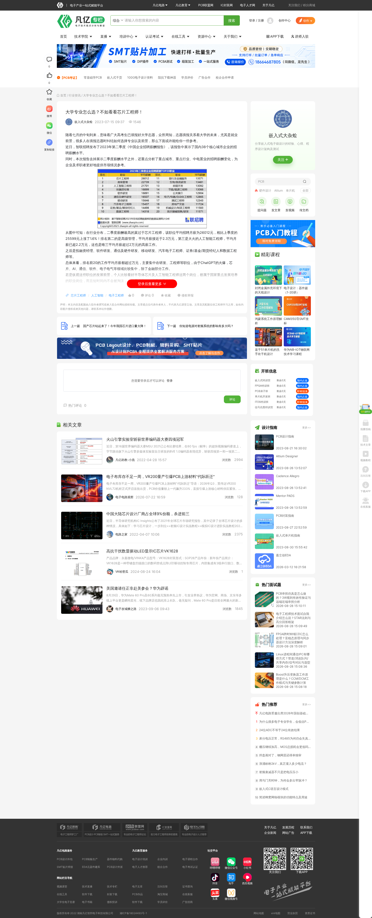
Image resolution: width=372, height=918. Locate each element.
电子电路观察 (124, 497)
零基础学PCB (93, 77)
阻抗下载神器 (167, 77)
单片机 (290, 190)
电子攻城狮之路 (125, 609)
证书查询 (187, 886)
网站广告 (288, 832)
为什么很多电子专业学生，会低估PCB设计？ (283, 721)
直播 (104, 36)
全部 (305, 190)
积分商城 (309, 5)
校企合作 (162, 866)
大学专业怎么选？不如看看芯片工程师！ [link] (110, 95)
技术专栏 (112, 886)
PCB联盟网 (205, 5)
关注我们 (294, 5)
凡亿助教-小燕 (125, 460)
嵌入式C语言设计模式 (272, 789)
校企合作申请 (225, 77)
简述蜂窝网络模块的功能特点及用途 (281, 797)
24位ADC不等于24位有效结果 (278, 730)
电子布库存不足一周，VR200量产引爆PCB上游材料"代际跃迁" (160, 476)
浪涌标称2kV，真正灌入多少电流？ (281, 763)
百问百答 (162, 886)
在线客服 (187, 894)
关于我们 (231, 36)
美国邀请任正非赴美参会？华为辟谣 (137, 588)
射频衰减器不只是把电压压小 (277, 772)
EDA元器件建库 (91, 866)
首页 (63, 36)
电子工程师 (116, 295)
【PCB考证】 (69, 77)
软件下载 (87, 894)
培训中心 (126, 36)
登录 (252, 20)
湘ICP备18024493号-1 (133, 913)
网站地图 (259, 913)
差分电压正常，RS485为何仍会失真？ (283, 738)
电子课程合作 (190, 859)
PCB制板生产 (90, 859)
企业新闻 (270, 832)
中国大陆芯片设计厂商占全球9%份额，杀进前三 (147, 514)
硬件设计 (265, 190)
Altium (278, 190)
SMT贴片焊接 (65, 866)
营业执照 (292, 913)
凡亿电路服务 (64, 850)
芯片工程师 (78, 295)
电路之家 (121, 534)
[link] (63, 95)
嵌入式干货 (114, 77)
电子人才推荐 (140, 866)
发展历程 (288, 827)
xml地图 (275, 913)
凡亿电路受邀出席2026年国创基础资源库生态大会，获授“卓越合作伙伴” (284, 713)
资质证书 (310, 913)
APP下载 (275, 36)
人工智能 (97, 295)
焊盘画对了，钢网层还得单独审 (279, 755)
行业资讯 (75, 95)
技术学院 (81, 36)
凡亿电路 (159, 5)
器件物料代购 (114, 859)
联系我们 (306, 827)
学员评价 (187, 77)
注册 (261, 20)
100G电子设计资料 (140, 77)
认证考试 (153, 36)
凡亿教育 (181, 5)
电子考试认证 (190, 866)
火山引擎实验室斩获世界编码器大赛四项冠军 (145, 439)
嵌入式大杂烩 (83, 122)
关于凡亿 (268, 5)
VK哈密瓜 (121, 571)
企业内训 (162, 859)
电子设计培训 (140, 859)
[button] (160, 5)
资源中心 (205, 36)
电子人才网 (247, 5)
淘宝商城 (162, 894)
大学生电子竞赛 (66, 902)
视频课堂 (62, 886)
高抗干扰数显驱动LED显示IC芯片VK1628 (142, 551)
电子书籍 (87, 902)
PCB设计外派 (115, 866)
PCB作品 (137, 894)
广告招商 (187, 902)
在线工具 (179, 36)
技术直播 (87, 886)
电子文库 (137, 886)
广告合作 (204, 77)
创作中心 (285, 20)
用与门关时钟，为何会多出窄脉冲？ (282, 780)
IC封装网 (227, 5)
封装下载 (112, 894)
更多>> (306, 427)
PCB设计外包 (65, 859)
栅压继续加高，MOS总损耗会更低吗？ (283, 747)
